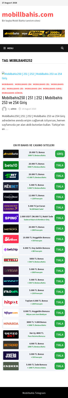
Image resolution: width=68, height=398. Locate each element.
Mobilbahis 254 (33, 88)
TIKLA (59, 165)
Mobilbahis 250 (23, 84)
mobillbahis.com (27, 14)
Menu (10, 48)
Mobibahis (7, 84)
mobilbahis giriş (52, 88)
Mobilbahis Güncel (12, 92)
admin (13, 108)
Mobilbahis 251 (41, 84)
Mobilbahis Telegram (34, 392)
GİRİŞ (60, 154)
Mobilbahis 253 (15, 88)
